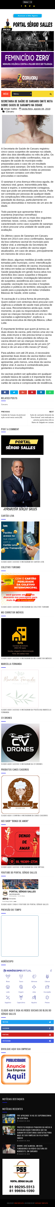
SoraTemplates (19, 1203)
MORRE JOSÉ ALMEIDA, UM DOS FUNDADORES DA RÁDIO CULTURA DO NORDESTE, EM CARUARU (32, 1148)
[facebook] (21, 6)
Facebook (5, 1028)
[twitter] (29, 6)
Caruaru (10, 111)
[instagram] (25, 6)
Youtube (5, 1034)
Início (5, 93)
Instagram (6, 1041)
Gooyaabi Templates (41, 1203)
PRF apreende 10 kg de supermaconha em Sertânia (34, 1117)
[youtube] (34, 6)
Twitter (5, 1022)
